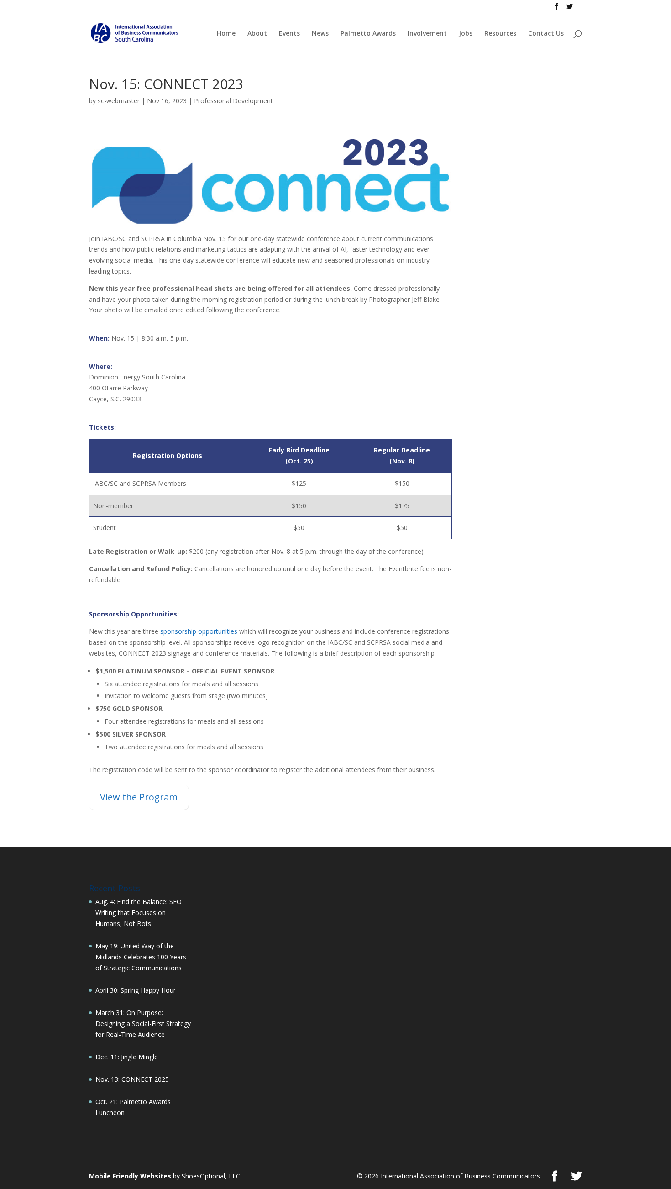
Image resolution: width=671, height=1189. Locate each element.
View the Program (139, 797)
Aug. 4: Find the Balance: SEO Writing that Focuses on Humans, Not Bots (138, 912)
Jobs (465, 33)
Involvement (427, 33)
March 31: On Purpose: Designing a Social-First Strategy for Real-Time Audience (143, 1023)
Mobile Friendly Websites (130, 1176)
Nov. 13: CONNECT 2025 (132, 1079)
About (257, 33)
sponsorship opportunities (198, 631)
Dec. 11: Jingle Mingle (126, 1056)
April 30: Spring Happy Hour (135, 990)
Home (226, 33)
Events (289, 33)
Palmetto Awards (368, 33)
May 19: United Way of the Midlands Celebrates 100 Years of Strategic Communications (140, 957)
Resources (500, 33)
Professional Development (233, 100)
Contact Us (546, 33)
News (320, 33)
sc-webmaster (119, 100)
